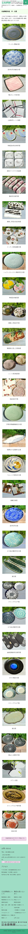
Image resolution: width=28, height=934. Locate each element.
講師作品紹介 (5, 902)
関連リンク (4, 917)
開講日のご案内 (18, 897)
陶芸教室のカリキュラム (8, 899)
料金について (17, 899)
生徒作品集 (16, 907)
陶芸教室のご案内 (6, 897)
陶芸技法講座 (17, 902)
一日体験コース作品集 (19, 910)
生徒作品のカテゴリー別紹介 (8, 5)
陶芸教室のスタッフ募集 (8, 915)
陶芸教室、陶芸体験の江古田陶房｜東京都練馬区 (12, 930)
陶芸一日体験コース (19, 904)
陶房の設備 (4, 910)
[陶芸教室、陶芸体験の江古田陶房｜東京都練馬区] (14, 2)
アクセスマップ (5, 912)
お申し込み (16, 917)
